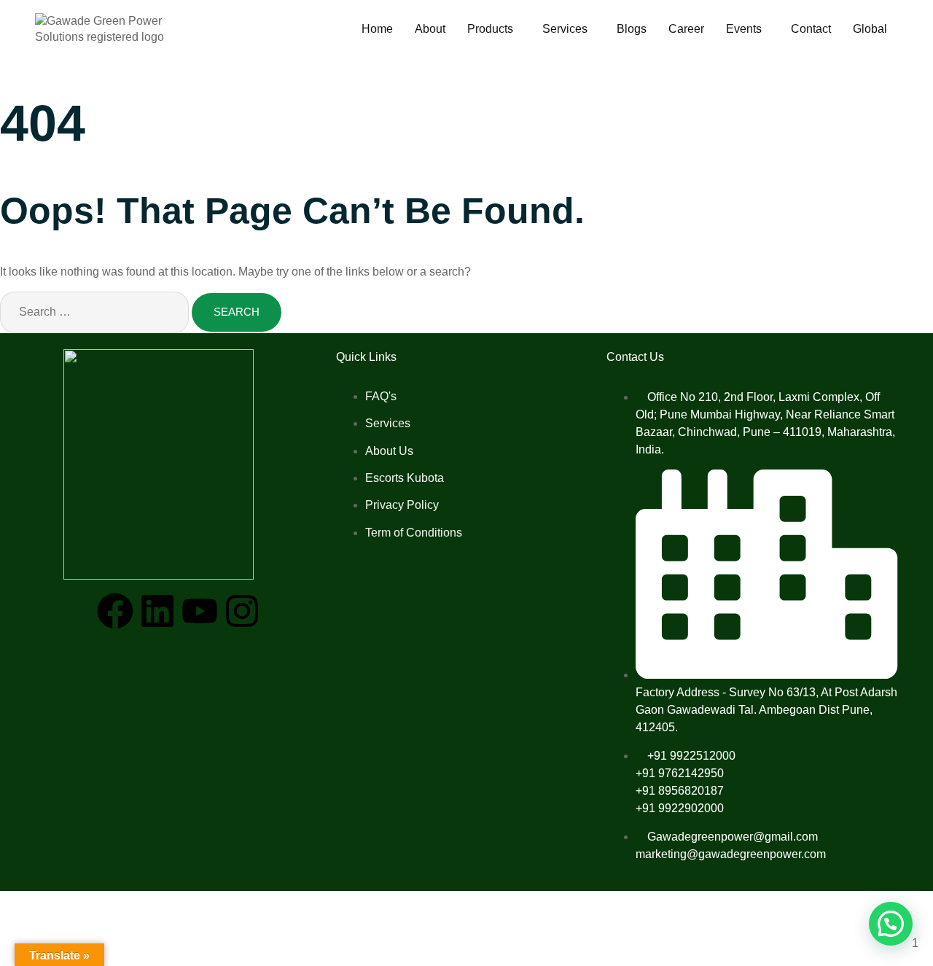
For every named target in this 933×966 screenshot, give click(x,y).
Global (870, 29)
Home (377, 29)
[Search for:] (96, 311)
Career (686, 29)
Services (564, 29)
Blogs (632, 29)
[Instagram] (242, 611)
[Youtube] (199, 611)
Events (744, 29)
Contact (811, 29)
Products (490, 29)
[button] (493, 29)
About (430, 29)
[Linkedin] (157, 611)
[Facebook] (115, 611)
